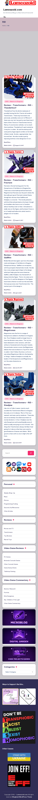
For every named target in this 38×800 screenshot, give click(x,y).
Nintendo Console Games (12, 560)
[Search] (31, 453)
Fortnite (6, 592)
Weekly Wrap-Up (9, 493)
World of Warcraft (10, 589)
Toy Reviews (8, 536)
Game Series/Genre (10, 568)
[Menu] (5, 16)
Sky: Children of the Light (12, 600)
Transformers (8, 532)
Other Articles (8, 511)
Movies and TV (9, 528)
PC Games (7, 557)
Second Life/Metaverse (11, 507)
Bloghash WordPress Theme (22, 797)
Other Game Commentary (12, 603)
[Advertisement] (19, 51)
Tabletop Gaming (9, 571)
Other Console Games (11, 564)
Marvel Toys (8, 539)
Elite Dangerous (9, 596)
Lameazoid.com (12, 9)
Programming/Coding (11, 504)
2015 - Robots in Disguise (14, 101)
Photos (6, 500)
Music (6, 497)
